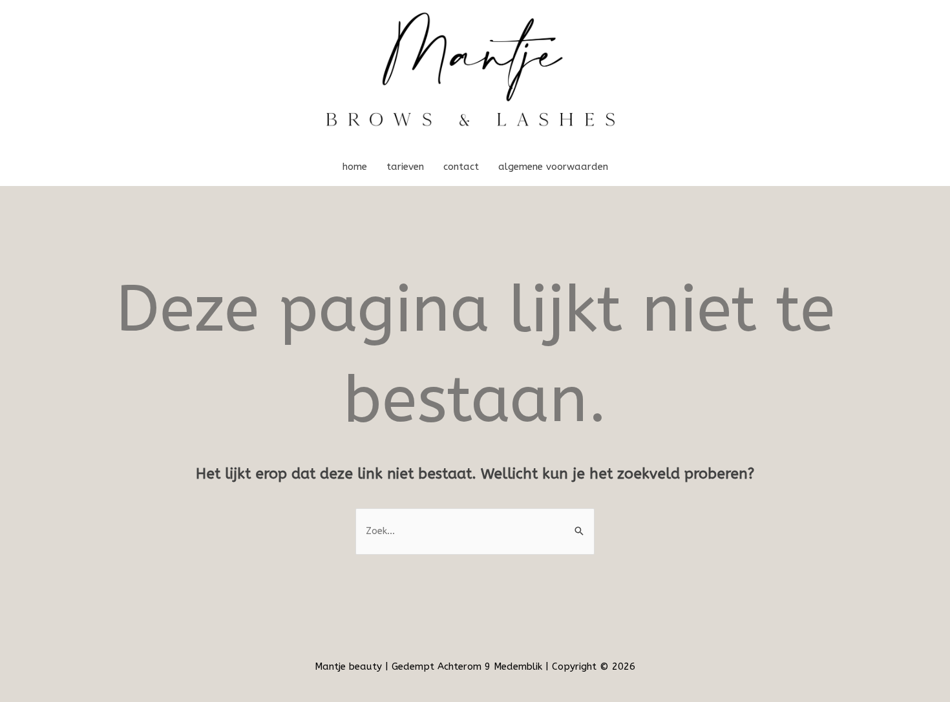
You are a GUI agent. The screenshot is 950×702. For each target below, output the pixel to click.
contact (461, 166)
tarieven (405, 166)
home (355, 166)
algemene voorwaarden (553, 166)
